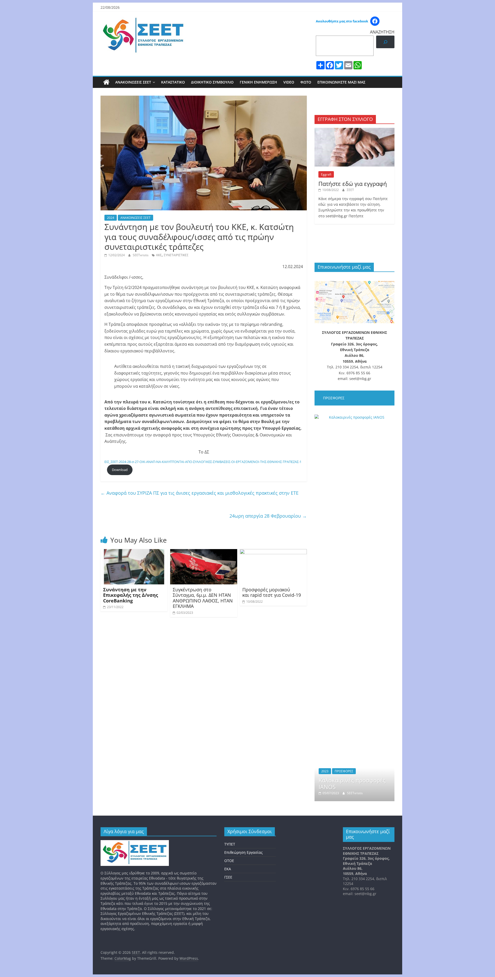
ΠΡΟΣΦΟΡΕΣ (344, 771)
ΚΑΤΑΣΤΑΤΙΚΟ (173, 82)
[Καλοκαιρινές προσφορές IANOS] (354, 417)
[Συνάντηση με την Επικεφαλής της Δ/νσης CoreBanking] (134, 552)
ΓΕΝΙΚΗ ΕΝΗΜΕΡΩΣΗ (258, 82)
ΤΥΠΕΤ (229, 844)
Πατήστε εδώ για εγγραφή (352, 183)
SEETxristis (141, 255)
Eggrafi (326, 174)
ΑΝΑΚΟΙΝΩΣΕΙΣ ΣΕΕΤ (133, 82)
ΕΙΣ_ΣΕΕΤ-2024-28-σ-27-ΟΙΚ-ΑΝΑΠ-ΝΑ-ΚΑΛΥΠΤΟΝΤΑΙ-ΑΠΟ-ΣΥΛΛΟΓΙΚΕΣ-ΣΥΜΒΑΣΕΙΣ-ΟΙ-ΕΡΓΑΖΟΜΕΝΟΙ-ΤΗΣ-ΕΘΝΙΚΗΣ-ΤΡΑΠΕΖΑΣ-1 (202, 461)
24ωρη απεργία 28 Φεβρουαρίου (268, 516)
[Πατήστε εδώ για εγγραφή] (354, 130)
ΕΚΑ (227, 868)
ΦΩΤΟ (305, 82)
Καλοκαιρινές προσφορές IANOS (352, 783)
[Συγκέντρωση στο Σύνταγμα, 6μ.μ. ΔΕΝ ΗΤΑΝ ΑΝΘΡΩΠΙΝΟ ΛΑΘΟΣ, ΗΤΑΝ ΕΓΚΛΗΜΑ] (203, 552)
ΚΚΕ (159, 255)
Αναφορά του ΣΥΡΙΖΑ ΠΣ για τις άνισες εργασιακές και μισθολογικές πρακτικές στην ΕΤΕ (200, 493)
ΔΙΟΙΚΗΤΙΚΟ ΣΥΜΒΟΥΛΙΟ (212, 82)
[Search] (385, 42)
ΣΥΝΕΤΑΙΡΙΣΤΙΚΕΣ (176, 255)
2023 (324, 771)
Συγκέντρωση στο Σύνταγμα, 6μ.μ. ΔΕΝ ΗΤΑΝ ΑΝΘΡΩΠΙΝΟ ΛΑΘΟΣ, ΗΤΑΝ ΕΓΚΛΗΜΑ (203, 597)
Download (120, 469)
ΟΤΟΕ (229, 860)
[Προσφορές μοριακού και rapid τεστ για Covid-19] (273, 552)
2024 (110, 218)
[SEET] (106, 82)
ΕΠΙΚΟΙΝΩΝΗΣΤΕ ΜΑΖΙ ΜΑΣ (341, 82)
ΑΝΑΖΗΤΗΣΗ (382, 32)
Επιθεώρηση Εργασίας (243, 852)
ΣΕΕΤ (350, 190)
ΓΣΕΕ (228, 877)
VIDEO (288, 82)
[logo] (135, 842)
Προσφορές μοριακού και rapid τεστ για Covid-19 (271, 592)
